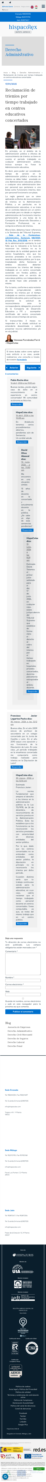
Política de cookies (11, 1480)
